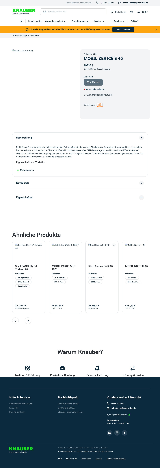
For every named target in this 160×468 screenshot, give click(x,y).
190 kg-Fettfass (23, 278)
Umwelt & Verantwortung (68, 404)
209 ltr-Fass (95, 282)
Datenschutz (71, 459)
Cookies (99, 459)
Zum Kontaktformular (117, 415)
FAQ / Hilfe (13, 408)
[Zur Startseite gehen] (24, 12)
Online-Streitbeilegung (116, 459)
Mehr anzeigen (27, 170)
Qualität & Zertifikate (66, 408)
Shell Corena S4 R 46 (100, 266)
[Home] (23, 21)
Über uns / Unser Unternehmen (70, 412)
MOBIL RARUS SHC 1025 (63, 268)
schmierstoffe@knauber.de (135, 3)
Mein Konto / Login (17, 412)
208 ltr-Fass (58, 282)
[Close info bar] (156, 29)
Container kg (22, 286)
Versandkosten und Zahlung (20, 404)
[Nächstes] (28, 320)
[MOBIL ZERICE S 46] (43, 84)
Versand (107, 69)
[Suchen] (44, 11)
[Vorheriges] (15, 320)
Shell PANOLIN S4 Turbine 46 (26, 268)
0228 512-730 (107, 3)
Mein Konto (120, 12)
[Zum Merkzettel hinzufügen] (40, 245)
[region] (44, 84)
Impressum (86, 459)
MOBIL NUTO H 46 (136, 266)
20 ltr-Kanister (95, 83)
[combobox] (77, 11)
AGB (60, 459)
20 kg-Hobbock (23, 282)
